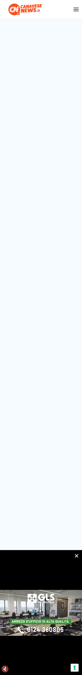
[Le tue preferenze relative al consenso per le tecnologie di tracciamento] (75, 668)
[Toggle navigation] (76, 9)
